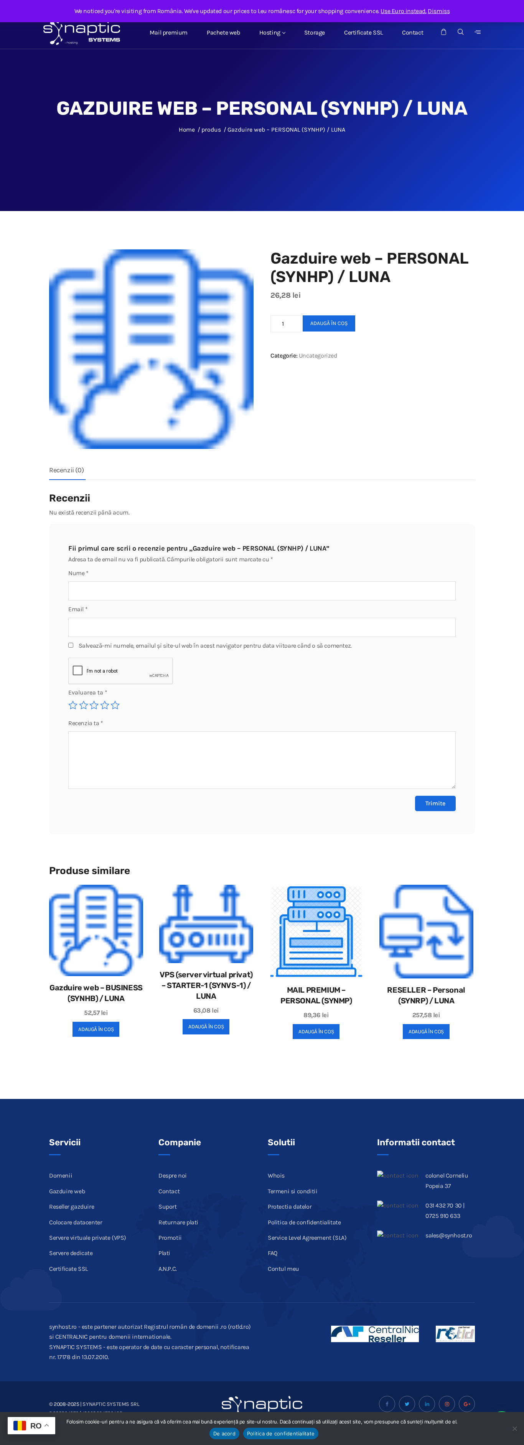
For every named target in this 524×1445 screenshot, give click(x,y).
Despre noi (172, 1175)
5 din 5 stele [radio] (115, 705)
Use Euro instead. (403, 11)
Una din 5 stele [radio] (72, 705)
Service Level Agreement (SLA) (307, 1237)
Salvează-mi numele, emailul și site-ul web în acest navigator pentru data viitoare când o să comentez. (215, 645)
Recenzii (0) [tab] (66, 470)
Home (186, 129)
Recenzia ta (85, 723)
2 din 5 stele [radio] (83, 705)
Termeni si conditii (292, 1191)
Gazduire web (67, 1191)
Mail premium (169, 32)
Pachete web (223, 32)
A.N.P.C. (167, 1268)
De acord (224, 1433)
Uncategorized (318, 355)
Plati (164, 1253)
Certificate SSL (363, 32)
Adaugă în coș (329, 323)
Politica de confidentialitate (304, 1222)
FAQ (272, 1253)
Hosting (269, 32)
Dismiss (439, 11)
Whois (276, 1175)
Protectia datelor (289, 1206)
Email (77, 609)
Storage (314, 32)
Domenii (60, 1175)
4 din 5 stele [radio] (104, 705)
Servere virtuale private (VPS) (87, 1237)
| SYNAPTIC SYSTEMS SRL (109, 1404)
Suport (167, 1206)
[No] (514, 1428)
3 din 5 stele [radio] (94, 705)
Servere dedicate (71, 1253)
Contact (412, 32)
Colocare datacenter (75, 1222)
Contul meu (283, 1268)
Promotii (170, 1237)
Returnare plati (178, 1222)
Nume (78, 573)
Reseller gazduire (71, 1206)
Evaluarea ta (87, 692)
